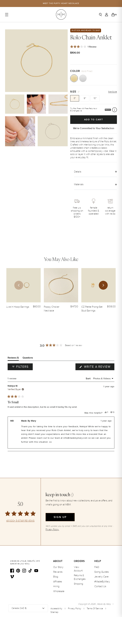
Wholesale (58, 591)
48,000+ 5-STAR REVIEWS (20, 520)
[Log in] (106, 14)
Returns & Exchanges (79, 577)
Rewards (57, 571)
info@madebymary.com (75, 438)
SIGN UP (60, 517)
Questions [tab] (28, 358)
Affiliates (57, 581)
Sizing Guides (101, 571)
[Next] (103, 285)
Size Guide (112, 92)
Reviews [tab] (13, 358)
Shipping (78, 583)
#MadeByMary (102, 581)
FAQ (96, 567)
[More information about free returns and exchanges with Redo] (114, 109)
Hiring (56, 586)
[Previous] (18, 285)
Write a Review (98, 367)
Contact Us (100, 586)
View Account (78, 569)
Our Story (58, 567)
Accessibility (56, 608)
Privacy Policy (74, 608)
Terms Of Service (95, 608)
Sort (88, 378)
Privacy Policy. (52, 529)
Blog (55, 576)
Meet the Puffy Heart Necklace (61, 3)
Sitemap (54, 612)
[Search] (100, 14)
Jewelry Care (101, 576)
